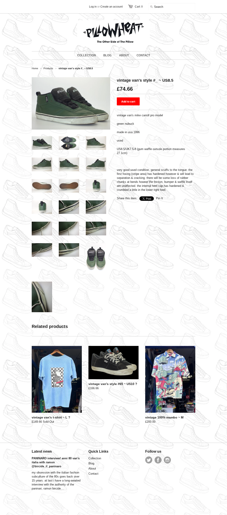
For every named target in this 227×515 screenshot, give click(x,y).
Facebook (158, 460)
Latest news (42, 451)
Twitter (148, 460)
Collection (94, 458)
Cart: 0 (139, 6)
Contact (93, 473)
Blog (91, 463)
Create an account (111, 6)
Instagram (167, 460)
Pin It (159, 198)
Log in (93, 6)
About (92, 468)
